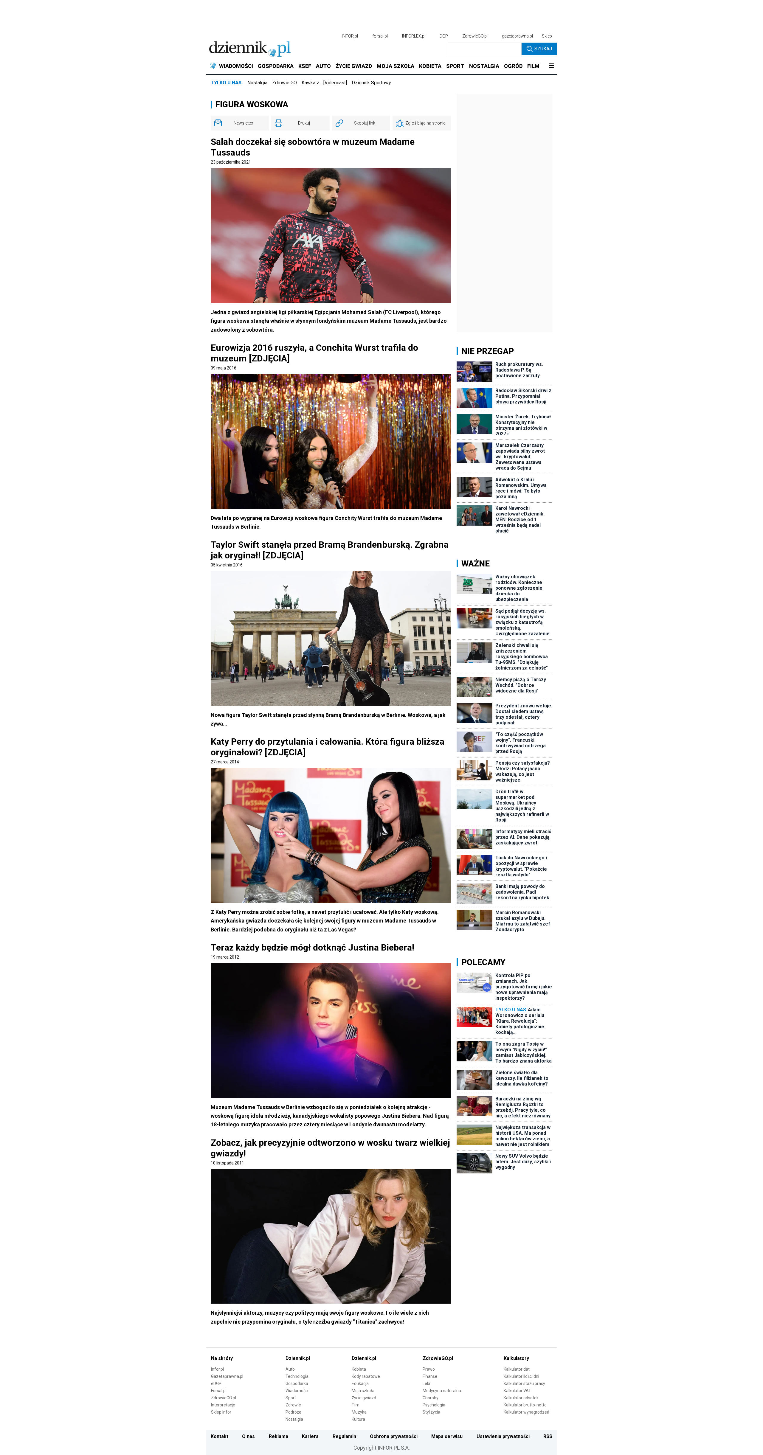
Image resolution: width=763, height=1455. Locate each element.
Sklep (547, 36)
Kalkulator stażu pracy (524, 1383)
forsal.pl (380, 36)
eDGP (216, 1383)
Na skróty (222, 1358)
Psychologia (434, 1405)
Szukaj (543, 49)
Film (355, 1405)
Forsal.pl (219, 1390)
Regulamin (344, 1436)
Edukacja (360, 1383)
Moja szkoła (363, 1390)
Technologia (297, 1376)
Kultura (358, 1419)
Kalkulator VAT (517, 1390)
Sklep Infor (221, 1412)
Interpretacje (223, 1405)
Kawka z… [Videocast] (324, 83)
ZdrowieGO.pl (475, 36)
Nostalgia (257, 83)
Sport (291, 1397)
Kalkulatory (516, 1358)
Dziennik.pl (298, 1358)
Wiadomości (297, 1390)
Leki (426, 1383)
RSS (547, 1436)
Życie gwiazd (364, 1397)
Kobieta (359, 1369)
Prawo (429, 1369)
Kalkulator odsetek (521, 1397)
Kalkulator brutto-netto (525, 1405)
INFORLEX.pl (413, 36)
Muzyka (359, 1412)
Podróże (293, 1412)
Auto (290, 1369)
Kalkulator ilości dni (521, 1376)
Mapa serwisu (447, 1436)
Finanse (430, 1376)
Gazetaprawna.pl (227, 1376)
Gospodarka (297, 1383)
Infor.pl (217, 1369)
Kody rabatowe (366, 1376)
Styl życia (431, 1412)
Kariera (310, 1436)
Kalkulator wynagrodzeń (526, 1412)
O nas (248, 1436)
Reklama (278, 1436)
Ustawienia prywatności (503, 1436)
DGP (444, 36)
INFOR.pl (350, 36)
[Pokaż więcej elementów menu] (551, 66)
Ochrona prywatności (394, 1436)
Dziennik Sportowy (371, 83)
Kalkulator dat (517, 1369)
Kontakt (219, 1436)
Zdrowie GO (284, 83)
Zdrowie (293, 1405)
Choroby (430, 1397)
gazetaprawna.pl (517, 36)
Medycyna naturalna (442, 1390)
